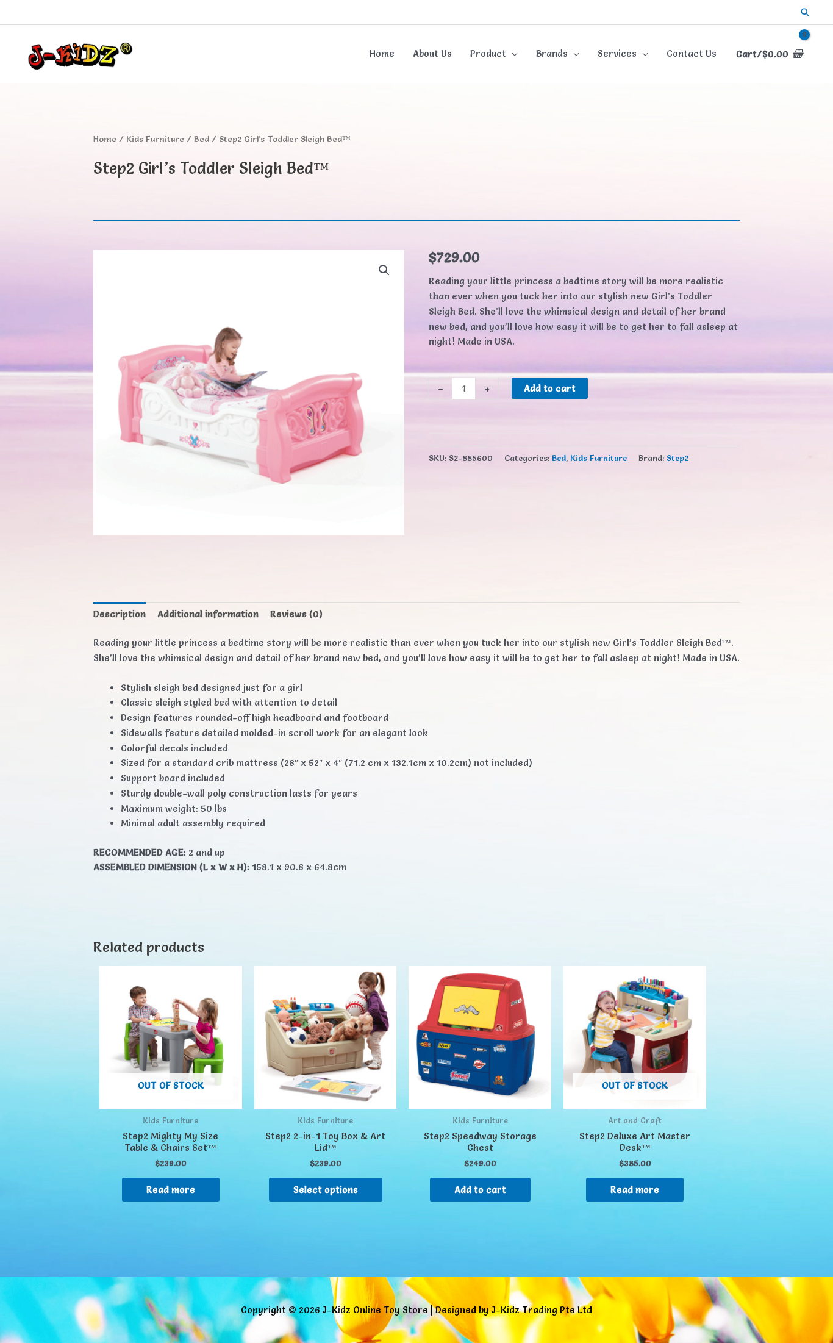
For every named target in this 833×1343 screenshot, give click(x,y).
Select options (325, 1189)
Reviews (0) (296, 614)
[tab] (119, 614)
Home (104, 139)
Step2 (677, 458)
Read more (170, 1189)
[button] (805, 12)
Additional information (208, 614)
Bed (201, 139)
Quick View (170, 1097)
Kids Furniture (155, 139)
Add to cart (550, 388)
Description (119, 614)
